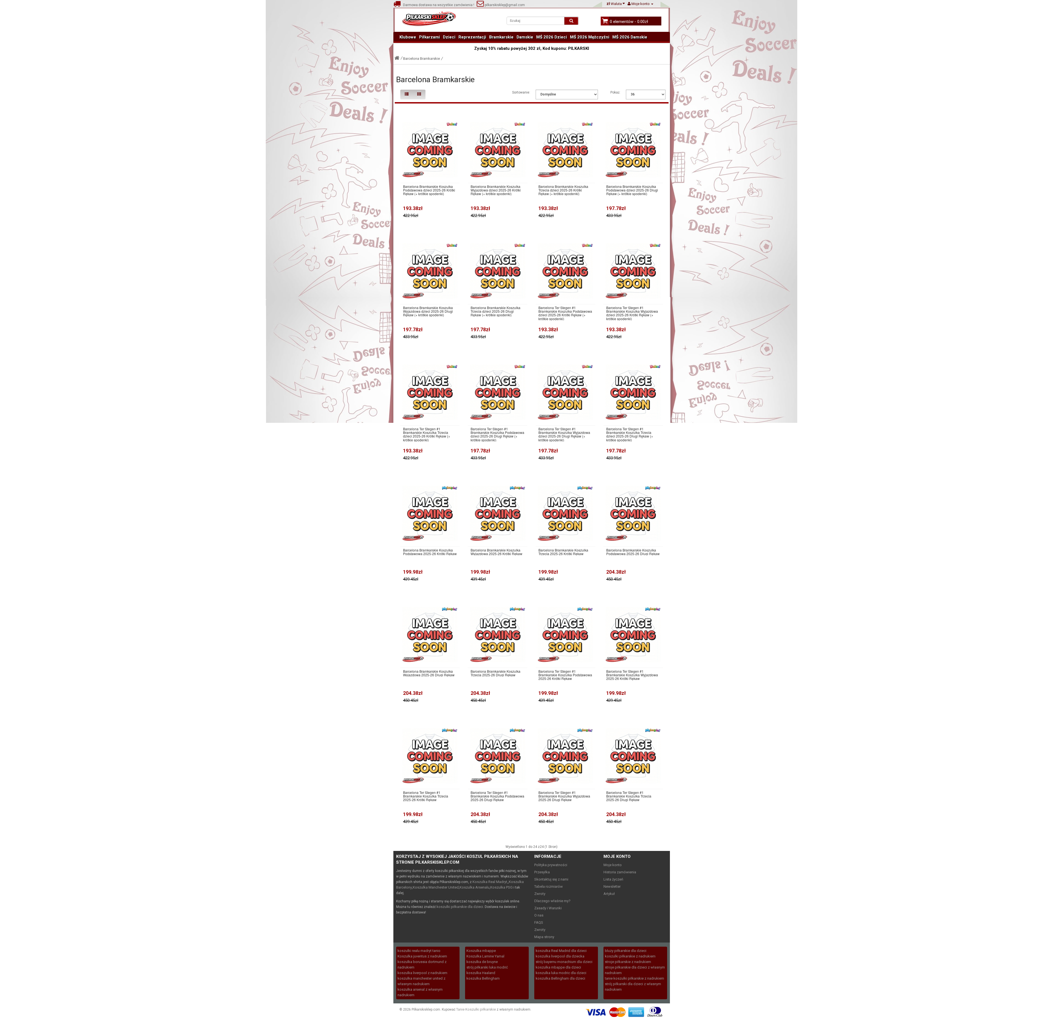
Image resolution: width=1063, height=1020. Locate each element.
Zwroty (539, 894)
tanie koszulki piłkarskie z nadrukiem (634, 978)
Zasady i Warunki (548, 908)
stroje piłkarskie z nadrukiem (628, 962)
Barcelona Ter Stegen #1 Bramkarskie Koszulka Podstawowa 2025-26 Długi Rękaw (497, 796)
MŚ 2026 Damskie (629, 37)
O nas (538, 915)
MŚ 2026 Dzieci (551, 37)
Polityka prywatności (550, 865)
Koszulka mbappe (481, 951)
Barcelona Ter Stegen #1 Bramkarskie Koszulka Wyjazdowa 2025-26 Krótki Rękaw (632, 674)
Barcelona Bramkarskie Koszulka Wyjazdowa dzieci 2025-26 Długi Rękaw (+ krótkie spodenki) (428, 311)
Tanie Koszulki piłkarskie (476, 1009)
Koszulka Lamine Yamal (485, 956)
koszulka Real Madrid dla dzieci (561, 951)
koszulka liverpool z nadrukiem (422, 973)
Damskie (525, 37)
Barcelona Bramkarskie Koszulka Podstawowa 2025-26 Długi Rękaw (633, 551)
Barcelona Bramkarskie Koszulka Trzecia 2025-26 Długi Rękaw (495, 673)
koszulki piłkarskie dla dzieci (460, 907)
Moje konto (612, 865)
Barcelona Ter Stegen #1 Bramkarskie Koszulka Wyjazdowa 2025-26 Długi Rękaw (564, 796)
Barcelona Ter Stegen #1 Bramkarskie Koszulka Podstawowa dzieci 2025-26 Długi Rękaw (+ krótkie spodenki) (497, 434)
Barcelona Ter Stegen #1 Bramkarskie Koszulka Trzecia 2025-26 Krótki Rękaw (425, 796)
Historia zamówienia (619, 872)
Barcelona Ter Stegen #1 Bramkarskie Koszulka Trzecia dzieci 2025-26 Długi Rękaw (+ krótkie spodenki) (629, 434)
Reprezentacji (472, 37)
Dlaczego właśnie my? (552, 901)
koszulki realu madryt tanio (419, 951)
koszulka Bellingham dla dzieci (560, 978)
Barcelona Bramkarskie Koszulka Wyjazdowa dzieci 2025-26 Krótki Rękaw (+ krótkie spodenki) (496, 190)
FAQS (538, 922)
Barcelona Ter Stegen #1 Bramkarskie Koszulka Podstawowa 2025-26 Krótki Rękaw (565, 674)
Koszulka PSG (501, 887)
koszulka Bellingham (483, 978)
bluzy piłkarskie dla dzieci (625, 951)
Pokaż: (615, 92)
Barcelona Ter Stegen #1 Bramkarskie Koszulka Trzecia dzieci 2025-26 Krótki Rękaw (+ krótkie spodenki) (426, 434)
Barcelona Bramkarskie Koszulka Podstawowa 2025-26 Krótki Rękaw (430, 551)
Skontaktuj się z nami (551, 879)
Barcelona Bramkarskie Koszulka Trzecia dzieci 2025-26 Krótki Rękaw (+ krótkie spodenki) (563, 190)
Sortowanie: (521, 92)
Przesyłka (542, 872)
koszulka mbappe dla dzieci (558, 967)
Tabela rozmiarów (548, 886)
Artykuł (609, 894)
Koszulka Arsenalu (474, 887)
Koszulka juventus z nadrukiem (422, 956)
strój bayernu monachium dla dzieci (564, 962)
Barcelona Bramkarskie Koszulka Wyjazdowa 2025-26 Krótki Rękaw (496, 551)
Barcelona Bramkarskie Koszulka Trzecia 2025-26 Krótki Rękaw (563, 551)
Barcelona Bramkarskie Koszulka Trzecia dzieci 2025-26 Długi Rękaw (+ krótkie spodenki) (495, 311)
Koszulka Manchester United (436, 887)
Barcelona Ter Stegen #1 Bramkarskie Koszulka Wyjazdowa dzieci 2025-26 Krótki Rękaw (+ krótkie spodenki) (632, 313)
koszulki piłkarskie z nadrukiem (630, 956)
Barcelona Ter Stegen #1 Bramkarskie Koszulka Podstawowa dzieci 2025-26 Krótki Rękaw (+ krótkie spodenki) (565, 313)
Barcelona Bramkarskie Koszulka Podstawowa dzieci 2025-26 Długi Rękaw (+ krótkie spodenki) (632, 190)
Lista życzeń (613, 879)
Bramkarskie (501, 37)
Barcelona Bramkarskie (421, 58)
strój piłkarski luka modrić (487, 967)
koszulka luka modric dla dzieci (561, 973)
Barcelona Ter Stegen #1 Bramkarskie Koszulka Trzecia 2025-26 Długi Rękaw (628, 796)
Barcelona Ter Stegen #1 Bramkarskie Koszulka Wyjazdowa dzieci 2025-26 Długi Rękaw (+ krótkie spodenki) (564, 434)
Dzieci (449, 37)
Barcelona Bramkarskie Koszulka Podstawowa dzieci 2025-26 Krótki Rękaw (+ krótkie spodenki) (429, 190)
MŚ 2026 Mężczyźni (589, 37)
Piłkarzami (429, 37)
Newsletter (612, 886)
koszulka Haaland (480, 973)
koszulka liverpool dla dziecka (560, 956)
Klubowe (407, 37)
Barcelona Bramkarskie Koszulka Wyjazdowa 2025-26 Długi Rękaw (429, 673)
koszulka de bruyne (482, 962)
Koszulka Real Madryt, (490, 882)
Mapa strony (544, 937)
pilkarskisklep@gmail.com (504, 5)
